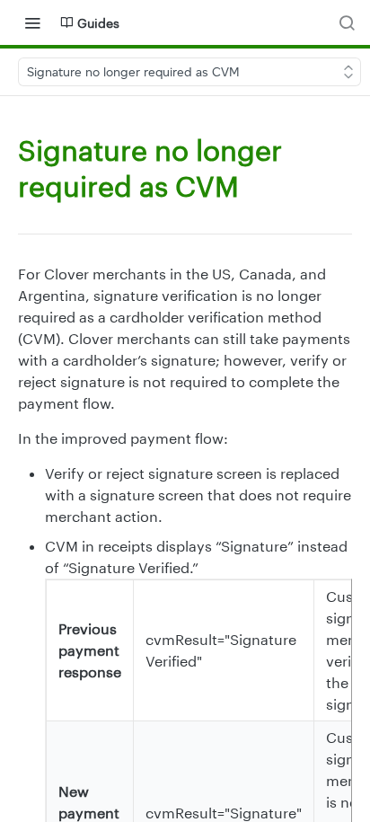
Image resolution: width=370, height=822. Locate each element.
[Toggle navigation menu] (32, 22)
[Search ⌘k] (346, 22)
